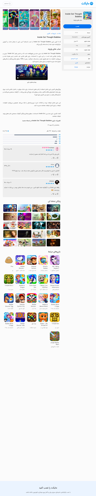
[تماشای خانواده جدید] (24, 243)
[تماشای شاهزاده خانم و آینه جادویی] (53, 217)
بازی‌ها (54, 33)
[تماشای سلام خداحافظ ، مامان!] (39, 234)
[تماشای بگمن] (24, 234)
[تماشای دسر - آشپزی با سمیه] (10, 226)
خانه (59, 33)
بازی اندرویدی (74, 59)
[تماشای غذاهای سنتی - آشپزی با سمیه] (39, 208)
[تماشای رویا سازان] (10, 243)
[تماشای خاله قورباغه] (39, 243)
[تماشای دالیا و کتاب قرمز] (53, 208)
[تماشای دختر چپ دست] (10, 217)
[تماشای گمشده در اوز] (24, 226)
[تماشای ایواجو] (24, 217)
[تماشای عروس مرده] (39, 226)
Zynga (76, 67)
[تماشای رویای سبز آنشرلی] (39, 217)
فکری (76, 63)
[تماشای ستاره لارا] (53, 234)
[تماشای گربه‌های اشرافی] (10, 208)
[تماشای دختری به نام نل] (24, 208)
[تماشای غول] (53, 226)
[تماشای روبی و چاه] (10, 234)
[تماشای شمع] (53, 243)
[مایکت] (87, 5)
